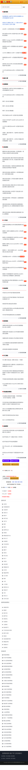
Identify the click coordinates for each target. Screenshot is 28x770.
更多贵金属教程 (22, 423)
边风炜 (5, 504)
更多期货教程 (22, 352)
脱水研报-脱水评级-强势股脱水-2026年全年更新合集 (12, 281)
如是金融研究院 (7, 639)
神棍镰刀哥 (6, 567)
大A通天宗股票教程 (7, 689)
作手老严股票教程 (7, 657)
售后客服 (8, 756)
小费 (4, 581)
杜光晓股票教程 (6, 740)
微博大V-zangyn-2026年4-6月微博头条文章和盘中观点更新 (12, 41)
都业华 (5, 515)
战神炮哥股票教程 (7, 735)
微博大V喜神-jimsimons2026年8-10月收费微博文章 (12, 244)
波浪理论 (5, 647)
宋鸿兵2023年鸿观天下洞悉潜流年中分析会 (12, 453)
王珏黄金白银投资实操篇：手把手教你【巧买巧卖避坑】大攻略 (12, 397)
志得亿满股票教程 (7, 692)
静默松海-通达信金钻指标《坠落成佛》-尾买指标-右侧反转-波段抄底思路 (13, 152)
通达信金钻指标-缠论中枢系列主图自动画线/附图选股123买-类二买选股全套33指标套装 (13, 159)
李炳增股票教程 (6, 677)
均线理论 (5, 621)
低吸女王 (5, 512)
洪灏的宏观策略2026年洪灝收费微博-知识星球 (13, 225)
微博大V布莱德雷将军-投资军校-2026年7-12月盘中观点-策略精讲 (13, 238)
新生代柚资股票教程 (7, 675)
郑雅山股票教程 (6, 720)
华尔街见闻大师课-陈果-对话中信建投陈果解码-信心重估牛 (13, 431)
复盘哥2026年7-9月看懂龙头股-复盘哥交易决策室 (12, 47)
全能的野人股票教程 (7, 703)
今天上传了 (6, 493)
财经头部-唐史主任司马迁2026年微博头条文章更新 (13, 268)
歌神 (4, 524)
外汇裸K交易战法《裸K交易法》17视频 (12, 360)
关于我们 (3, 758)
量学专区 (5, 616)
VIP (22, 2)
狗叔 (4, 527)
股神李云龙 (6, 530)
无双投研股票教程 (7, 732)
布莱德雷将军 (6, 507)
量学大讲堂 (6, 633)
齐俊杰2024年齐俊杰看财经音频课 (11, 292)
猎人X (4, 558)
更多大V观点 (22, 285)
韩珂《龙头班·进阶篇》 (8, 106)
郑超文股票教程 (6, 706)
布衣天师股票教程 (7, 695)
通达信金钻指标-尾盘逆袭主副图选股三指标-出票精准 (12, 213)
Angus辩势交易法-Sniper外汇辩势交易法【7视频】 (12, 384)
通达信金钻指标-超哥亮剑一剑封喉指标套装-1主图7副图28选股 (12, 173)
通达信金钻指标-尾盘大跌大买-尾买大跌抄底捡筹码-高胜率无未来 (13, 186)
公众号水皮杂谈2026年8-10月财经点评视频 (12, 71)
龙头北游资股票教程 (7, 660)
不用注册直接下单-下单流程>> (15, 484)
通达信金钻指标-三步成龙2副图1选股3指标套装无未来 (12, 179)
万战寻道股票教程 (7, 738)
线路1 (13, 482)
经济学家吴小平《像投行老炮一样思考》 (12, 437)
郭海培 (5, 532)
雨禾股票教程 (6, 686)
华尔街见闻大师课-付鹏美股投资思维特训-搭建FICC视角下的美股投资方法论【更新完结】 (13, 372)
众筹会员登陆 (7, 464)
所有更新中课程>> (6, 496)
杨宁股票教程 (6, 697)
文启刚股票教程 (6, 669)
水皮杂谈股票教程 (7, 663)
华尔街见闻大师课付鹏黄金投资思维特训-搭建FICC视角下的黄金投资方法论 (12, 403)
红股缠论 (5, 541)
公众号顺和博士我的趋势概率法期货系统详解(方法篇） (12, 343)
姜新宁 (5, 550)
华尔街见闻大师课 (7, 630)
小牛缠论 (5, 584)
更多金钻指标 (22, 217)
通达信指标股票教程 (7, 726)
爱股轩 (5, 610)
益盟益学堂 (6, 607)
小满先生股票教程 (7, 723)
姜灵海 (5, 547)
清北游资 (5, 564)
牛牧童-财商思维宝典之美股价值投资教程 (12, 379)
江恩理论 (5, 624)
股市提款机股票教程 (7, 715)
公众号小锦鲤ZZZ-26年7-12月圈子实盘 (12, 53)
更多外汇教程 (22, 388)
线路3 (18, 482)
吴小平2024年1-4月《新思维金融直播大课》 (12, 447)
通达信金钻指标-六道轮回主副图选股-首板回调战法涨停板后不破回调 (13, 166)
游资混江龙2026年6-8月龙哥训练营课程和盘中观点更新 (12, 64)
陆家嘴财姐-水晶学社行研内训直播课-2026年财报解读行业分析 (12, 17)
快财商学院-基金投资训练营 (9, 304)
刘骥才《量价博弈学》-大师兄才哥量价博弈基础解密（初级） (12, 140)
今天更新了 (6, 491)
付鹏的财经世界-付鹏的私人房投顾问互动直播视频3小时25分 (12, 365)
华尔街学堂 (6, 544)
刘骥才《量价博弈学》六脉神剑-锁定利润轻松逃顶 (12, 133)
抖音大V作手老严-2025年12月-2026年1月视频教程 (13, 120)
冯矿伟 (5, 521)
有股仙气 (5, 590)
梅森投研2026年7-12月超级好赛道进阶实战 (12, 58)
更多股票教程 (22, 144)
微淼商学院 (6, 572)
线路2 (16, 482)
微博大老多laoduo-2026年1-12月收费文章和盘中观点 (13, 262)
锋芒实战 (5, 518)
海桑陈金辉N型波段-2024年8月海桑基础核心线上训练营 (12, 326)
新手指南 (13, 758)
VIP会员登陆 (15, 464)
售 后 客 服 (16, 460)
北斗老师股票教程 (7, 743)
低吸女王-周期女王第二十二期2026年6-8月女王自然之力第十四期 (12, 23)
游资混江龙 (6, 587)
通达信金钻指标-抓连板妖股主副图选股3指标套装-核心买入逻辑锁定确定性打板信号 (12, 205)
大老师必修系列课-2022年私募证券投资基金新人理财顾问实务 (13, 309)
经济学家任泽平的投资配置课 (9, 441)
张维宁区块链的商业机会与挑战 (10, 415)
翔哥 (4, 578)
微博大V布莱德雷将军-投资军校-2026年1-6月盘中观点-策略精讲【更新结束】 (13, 274)
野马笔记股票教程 (7, 729)
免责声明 (8, 758)
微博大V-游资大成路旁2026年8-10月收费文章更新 (12, 232)
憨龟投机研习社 (7, 535)
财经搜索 (13, 756)
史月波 (5, 570)
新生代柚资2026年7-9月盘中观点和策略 (12, 115)
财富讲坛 (5, 618)
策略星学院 (6, 641)
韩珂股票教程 (6, 654)
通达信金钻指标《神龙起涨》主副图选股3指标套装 (13, 198)
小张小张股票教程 (7, 746)
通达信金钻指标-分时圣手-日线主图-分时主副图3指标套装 (12, 192)
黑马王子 (5, 538)
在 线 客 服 (7, 460)
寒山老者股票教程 (7, 672)
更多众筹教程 (22, 81)
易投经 (5, 636)
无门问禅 (5, 575)
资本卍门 (5, 595)
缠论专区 (5, 613)
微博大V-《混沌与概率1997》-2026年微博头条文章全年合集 (12, 251)
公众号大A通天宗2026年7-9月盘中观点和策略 (13, 127)
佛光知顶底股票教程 (7, 683)
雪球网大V (5, 644)
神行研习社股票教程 (7, 700)
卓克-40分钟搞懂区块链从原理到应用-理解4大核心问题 (12, 409)
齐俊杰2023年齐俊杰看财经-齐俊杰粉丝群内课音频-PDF (13, 298)
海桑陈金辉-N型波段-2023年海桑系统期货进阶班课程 (13, 332)
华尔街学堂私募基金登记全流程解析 (11, 315)
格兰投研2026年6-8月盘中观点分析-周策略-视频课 (12, 34)
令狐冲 (5, 561)
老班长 (5, 552)
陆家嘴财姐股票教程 (7, 666)
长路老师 (5, 509)
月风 (4, 593)
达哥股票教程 (6, 709)
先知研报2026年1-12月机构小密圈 (11, 256)
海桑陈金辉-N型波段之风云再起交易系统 (12, 338)
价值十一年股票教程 (7, 718)
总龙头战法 (6, 598)
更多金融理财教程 (21, 457)
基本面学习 (6, 627)
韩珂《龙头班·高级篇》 (8, 101)
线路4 (21, 482)
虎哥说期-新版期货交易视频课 (10, 349)
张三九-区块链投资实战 (8, 420)
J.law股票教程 (6, 712)
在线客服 (3, 756)
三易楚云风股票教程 (7, 680)
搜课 (24, 7)
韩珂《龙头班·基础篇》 (8, 110)
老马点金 (5, 555)
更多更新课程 (22, 75)
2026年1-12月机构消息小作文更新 (11, 29)
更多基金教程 (22, 318)
